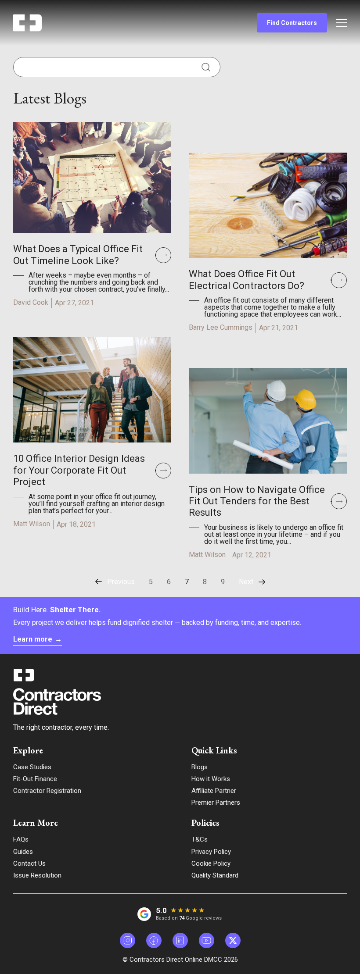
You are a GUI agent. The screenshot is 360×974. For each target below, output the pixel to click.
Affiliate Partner (213, 791)
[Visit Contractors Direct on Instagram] (127, 940)
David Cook (30, 302)
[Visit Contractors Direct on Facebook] (154, 940)
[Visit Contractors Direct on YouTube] (206, 940)
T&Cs (199, 839)
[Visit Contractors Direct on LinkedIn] (180, 940)
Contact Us (29, 863)
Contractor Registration (47, 791)
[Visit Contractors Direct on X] (233, 940)
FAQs (21, 839)
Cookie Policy (210, 863)
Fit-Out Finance (35, 779)
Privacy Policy (211, 852)
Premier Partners (215, 802)
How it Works (210, 779)
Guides (23, 852)
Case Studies (32, 767)
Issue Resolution (37, 875)
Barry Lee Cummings (220, 327)
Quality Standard (214, 875)
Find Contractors (292, 22)
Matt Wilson (31, 524)
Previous (121, 582)
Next (246, 582)
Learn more (37, 639)
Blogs (199, 767)
